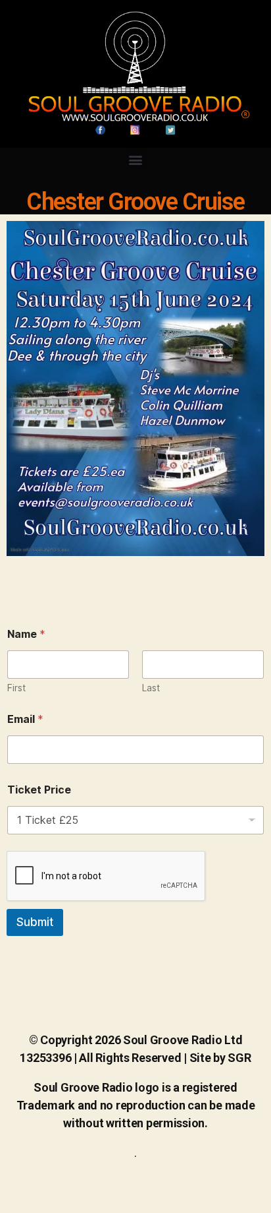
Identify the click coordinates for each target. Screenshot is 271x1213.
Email (25, 719)
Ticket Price (39, 790)
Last (151, 687)
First (16, 687)
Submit (34, 922)
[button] (136, 159)
